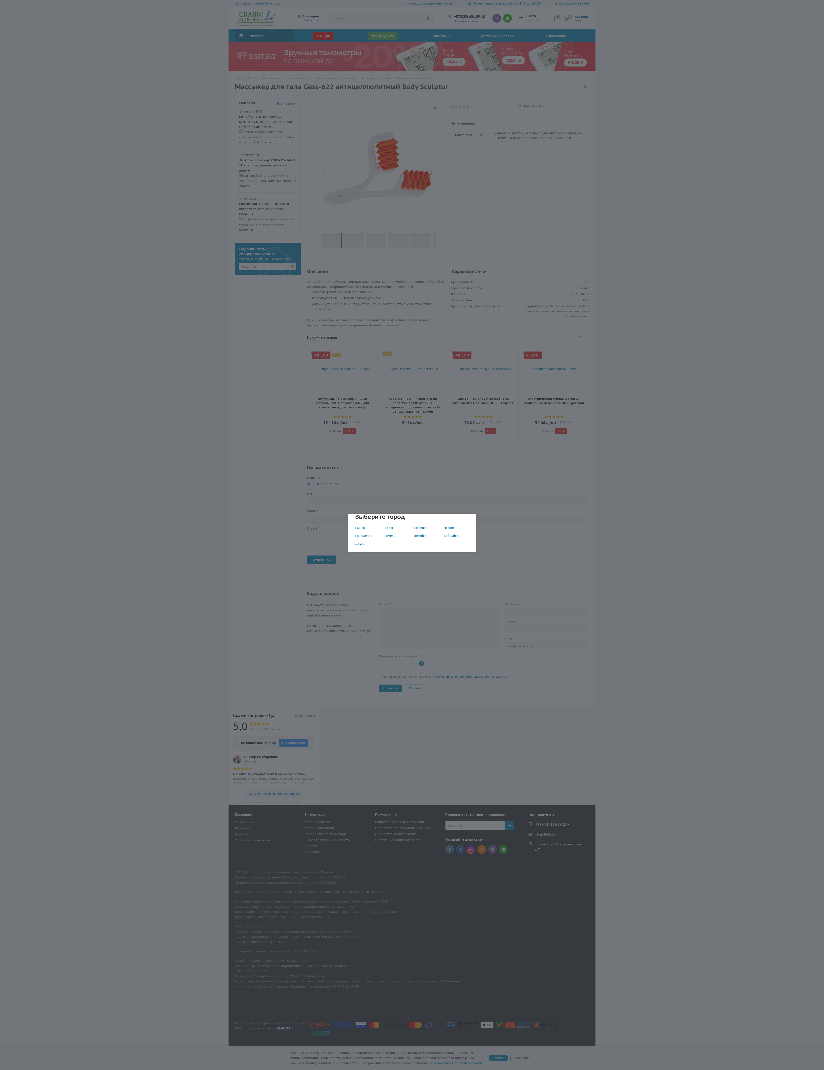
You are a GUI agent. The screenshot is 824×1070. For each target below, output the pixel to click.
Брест (389, 528)
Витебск (420, 536)
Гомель (390, 536)
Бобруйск (451, 536)
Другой (361, 544)
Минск (360, 528)
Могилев (420, 528)
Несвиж (449, 528)
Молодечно (364, 536)
